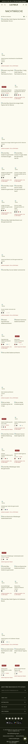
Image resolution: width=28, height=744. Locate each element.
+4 (22, 425)
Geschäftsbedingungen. (13, 733)
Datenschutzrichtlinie (8, 736)
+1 (8, 95)
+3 (8, 642)
